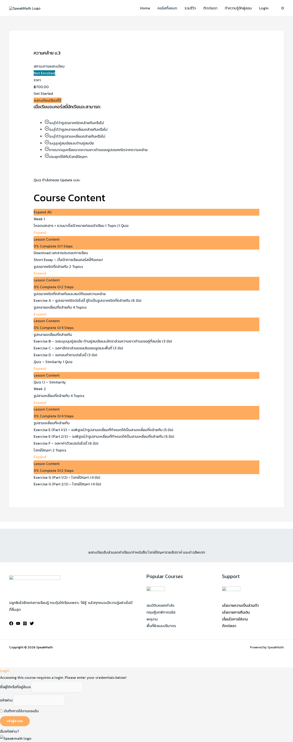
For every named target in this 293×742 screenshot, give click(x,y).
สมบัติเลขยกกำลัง (160, 605)
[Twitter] (32, 623)
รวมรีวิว (190, 8)
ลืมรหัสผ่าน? (9, 731)
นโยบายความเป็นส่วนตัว (240, 605)
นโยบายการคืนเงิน (236, 612)
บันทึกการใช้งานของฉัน (21, 711)
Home (145, 8)
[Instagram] (25, 623)
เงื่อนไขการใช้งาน (235, 619)
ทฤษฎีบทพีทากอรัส (160, 612)
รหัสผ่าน (6, 700)
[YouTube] (18, 623)
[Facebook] (11, 623)
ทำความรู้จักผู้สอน (238, 8)
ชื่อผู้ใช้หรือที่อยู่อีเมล (15, 687)
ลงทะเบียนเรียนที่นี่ (47, 100)
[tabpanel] (147, 147)
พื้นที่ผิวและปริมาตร (161, 625)
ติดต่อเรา (210, 8)
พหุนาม (152, 619)
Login (264, 8)
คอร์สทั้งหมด (167, 8)
